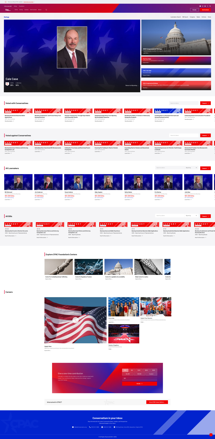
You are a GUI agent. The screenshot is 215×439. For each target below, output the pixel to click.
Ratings (6, 17)
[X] (207, 6)
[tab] (125, 370)
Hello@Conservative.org (80, 427)
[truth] (210, 6)
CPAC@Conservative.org (116, 346)
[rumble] (205, 6)
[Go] (210, 434)
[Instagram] (202, 6)
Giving (15, 6)
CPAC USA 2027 (8, 6)
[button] (46, 9)
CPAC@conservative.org (160, 319)
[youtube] (200, 6)
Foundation (21, 6)
